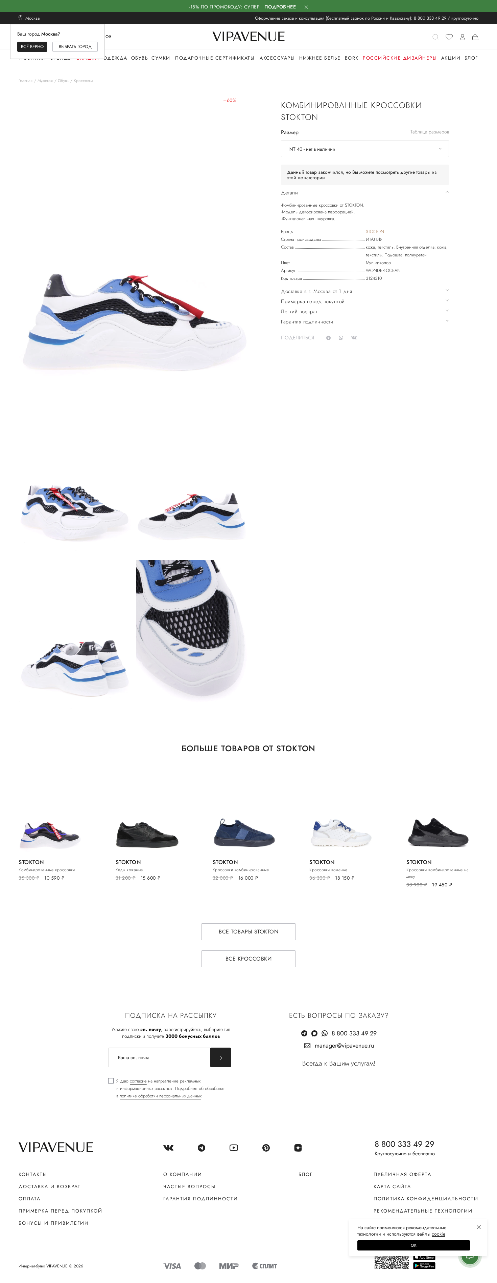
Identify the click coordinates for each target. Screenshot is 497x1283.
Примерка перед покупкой (60, 1210)
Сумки (160, 58)
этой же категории (306, 177)
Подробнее (280, 6)
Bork (352, 58)
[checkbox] (166, 1088)
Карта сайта (392, 1186)
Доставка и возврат (50, 1186)
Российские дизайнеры (400, 58)
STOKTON (375, 231)
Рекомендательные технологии (423, 1210)
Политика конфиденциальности (426, 1198)
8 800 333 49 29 (430, 18)
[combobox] (365, 148)
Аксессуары (277, 58)
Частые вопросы (189, 1186)
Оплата (30, 1198)
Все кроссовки (249, 959)
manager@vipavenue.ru (344, 1046)
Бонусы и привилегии (54, 1223)
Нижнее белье (320, 58)
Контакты (33, 1174)
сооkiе (438, 1234)
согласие (138, 1081)
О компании (182, 1174)
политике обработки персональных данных (161, 1096)
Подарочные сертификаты (215, 58)
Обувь (139, 58)
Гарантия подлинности (200, 1198)
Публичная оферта (402, 1174)
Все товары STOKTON (248, 931)
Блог (471, 58)
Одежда (115, 58)
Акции (451, 58)
